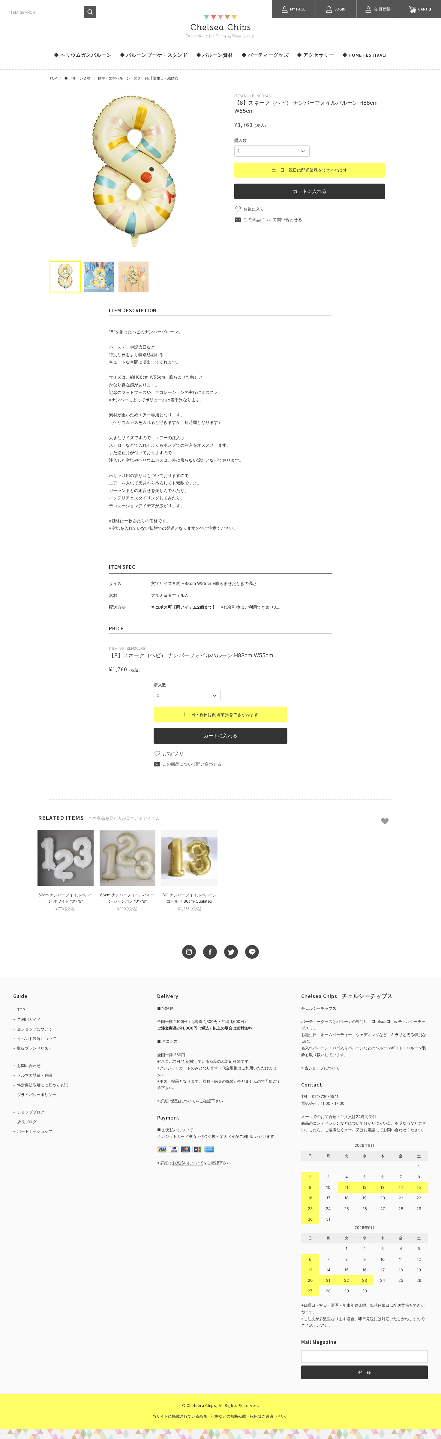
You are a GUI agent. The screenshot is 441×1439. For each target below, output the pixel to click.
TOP (53, 78)
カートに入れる (309, 191)
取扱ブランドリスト (34, 1048)
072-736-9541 (325, 1096)
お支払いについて (187, 1162)
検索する (90, 12)
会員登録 (382, 9)
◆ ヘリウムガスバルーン (83, 55)
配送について (184, 1101)
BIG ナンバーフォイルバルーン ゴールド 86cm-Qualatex (189, 898)
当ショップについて (34, 1029)
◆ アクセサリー (315, 55)
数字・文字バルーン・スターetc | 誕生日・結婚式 (138, 78)
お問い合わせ (28, 1065)
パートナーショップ (34, 1131)
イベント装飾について (36, 1038)
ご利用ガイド (28, 1019)
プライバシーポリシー (36, 1094)
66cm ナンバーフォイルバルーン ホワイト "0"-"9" (65, 898)
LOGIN (339, 9)
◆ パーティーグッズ (265, 55)
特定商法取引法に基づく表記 (42, 1085)
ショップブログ (30, 1112)
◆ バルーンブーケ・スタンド (154, 55)
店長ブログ (27, 1121)
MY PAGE (297, 9)
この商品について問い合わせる (272, 219)
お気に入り (253, 209)
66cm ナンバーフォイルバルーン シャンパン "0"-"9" (127, 898)
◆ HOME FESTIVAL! (364, 55)
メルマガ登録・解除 (34, 1075)
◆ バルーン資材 (214, 55)
